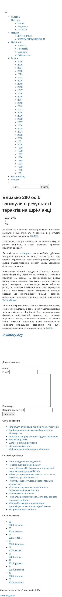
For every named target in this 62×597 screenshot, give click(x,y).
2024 (20, 67)
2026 (20, 61)
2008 (20, 118)
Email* (5, 372)
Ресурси (15, 179)
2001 (20, 141)
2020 (20, 80)
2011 (20, 109)
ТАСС (49, 327)
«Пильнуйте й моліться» (21, 493)
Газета (14, 58)
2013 (20, 102)
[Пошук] (12, 182)
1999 (20, 147)
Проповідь (22, 48)
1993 (20, 166)
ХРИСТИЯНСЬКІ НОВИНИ (31, 39)
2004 (20, 131)
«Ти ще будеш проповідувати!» (25, 461)
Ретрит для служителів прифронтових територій (34, 426)
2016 (20, 93)
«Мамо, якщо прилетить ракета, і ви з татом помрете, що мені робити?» (32, 476)
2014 (20, 99)
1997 (20, 154)
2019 (20, 83)
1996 (20, 157)
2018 (20, 86)
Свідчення (22, 51)
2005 (20, 128)
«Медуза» (25, 253)
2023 (20, 70)
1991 (20, 173)
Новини (15, 32)
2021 (20, 77)
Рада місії (22, 26)
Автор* (5, 367)
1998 (20, 150)
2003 (20, 134)
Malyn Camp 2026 (18, 439)
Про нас (15, 19)
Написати (9, 413)
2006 (20, 125)
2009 (20, 115)
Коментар (7, 406)
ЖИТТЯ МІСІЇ (24, 35)
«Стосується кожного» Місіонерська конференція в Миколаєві (29, 447)
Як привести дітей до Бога (22, 509)
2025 (20, 64)
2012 (20, 106)
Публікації (16, 42)
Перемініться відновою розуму (25, 464)
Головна (15, 16)
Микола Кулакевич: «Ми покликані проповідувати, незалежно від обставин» (30, 504)
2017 (20, 90)
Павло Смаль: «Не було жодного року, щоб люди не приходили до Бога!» (31, 469)
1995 (20, 160)
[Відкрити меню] (6, 12)
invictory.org (12, 334)
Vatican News (9, 300)
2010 (20, 112)
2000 (20, 144)
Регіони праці (18, 176)
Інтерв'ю (21, 45)
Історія (20, 23)
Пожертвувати (7, 595)
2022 (20, 74)
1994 (20, 163)
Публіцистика (24, 55)
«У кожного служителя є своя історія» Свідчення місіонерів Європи (28, 488)
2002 (20, 138)
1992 (20, 169)
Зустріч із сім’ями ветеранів (23, 442)
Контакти (22, 29)
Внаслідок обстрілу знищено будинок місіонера (33, 436)
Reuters (34, 235)
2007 (20, 122)
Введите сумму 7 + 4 (13, 409)
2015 (20, 96)
